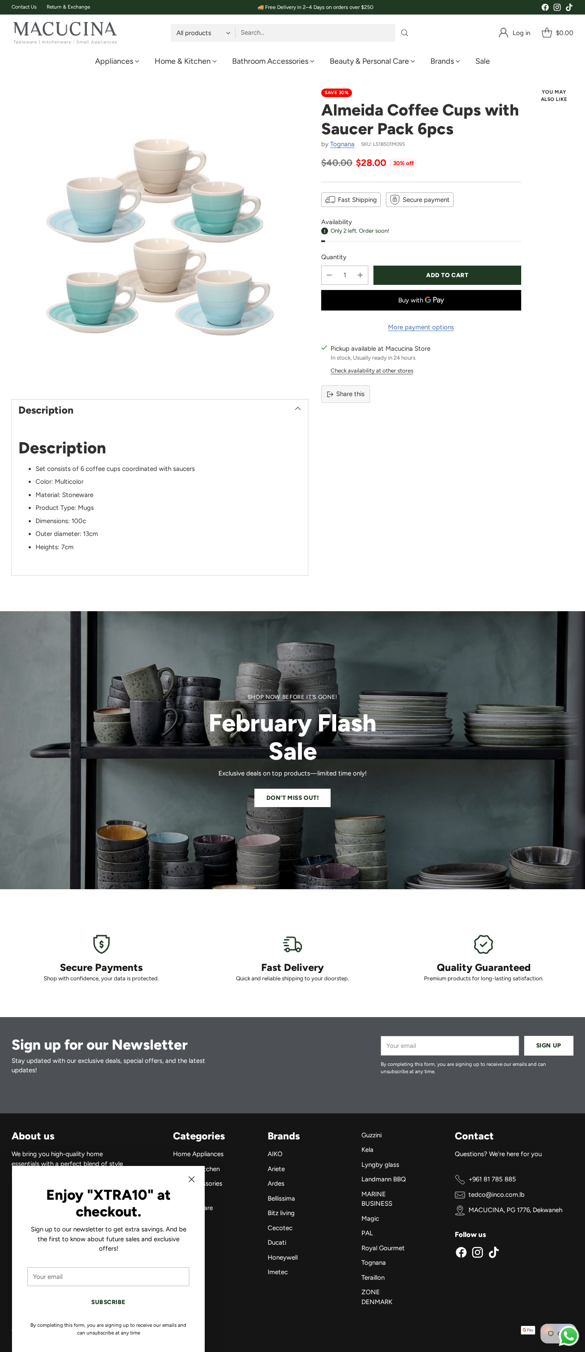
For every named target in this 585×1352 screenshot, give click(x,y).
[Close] (191, 1179)
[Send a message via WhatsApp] (569, 1336)
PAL (367, 1233)
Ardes (276, 1183)
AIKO (275, 1154)
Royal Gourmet (383, 1248)
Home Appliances (198, 1154)
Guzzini (371, 1135)
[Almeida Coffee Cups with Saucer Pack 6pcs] (160, 237)
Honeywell (283, 1257)
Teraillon (373, 1277)
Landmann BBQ (383, 1179)
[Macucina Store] (65, 32)
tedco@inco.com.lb (497, 1194)
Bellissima (281, 1198)
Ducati (277, 1242)
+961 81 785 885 (492, 1179)
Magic (370, 1218)
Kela (367, 1150)
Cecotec (280, 1228)
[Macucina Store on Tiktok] (569, 9)
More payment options (421, 327)
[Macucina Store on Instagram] (557, 9)
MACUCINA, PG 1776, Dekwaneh (515, 1210)
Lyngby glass (380, 1165)
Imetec (278, 1272)
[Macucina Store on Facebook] (545, 9)
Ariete (276, 1169)
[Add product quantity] (360, 275)
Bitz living (281, 1213)
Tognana (342, 144)
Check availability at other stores (372, 370)
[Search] (404, 33)
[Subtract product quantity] (329, 275)
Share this (350, 394)
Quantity (333, 257)
